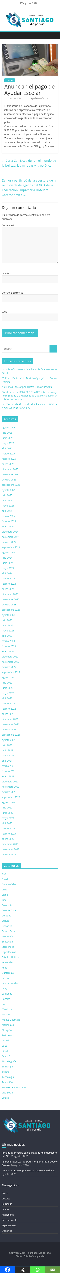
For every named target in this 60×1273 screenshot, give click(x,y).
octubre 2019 (9, 854)
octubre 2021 (9, 729)
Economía (7, 936)
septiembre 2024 (11, 547)
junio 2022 (7, 687)
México (6, 1014)
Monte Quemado (11, 1019)
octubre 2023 (9, 604)
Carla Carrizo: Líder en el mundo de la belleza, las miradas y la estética (29, 163)
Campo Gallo (9, 884)
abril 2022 (7, 698)
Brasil (5, 879)
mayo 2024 (8, 568)
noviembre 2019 (10, 849)
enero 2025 (8, 526)
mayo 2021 (8, 755)
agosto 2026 (9, 427)
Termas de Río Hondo (14, 1087)
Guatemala (8, 972)
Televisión (7, 1082)
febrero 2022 (9, 708)
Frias (4, 967)
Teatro (5, 1071)
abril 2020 (7, 823)
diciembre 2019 (10, 844)
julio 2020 (7, 807)
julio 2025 (7, 495)
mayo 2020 (8, 818)
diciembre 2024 (10, 531)
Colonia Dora (9, 910)
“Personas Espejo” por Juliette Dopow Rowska (27, 386)
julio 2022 (7, 682)
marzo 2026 (8, 453)
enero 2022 (8, 713)
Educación (7, 941)
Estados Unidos (10, 957)
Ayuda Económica (39, 98)
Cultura (6, 920)
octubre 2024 (9, 542)
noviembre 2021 (10, 724)
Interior (6, 978)
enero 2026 (8, 464)
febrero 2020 (9, 833)
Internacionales (10, 983)
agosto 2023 (9, 615)
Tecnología (8, 1077)
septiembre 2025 (11, 484)
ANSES (5, 873)
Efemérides (8, 946)
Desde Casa (8, 931)
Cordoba (6, 915)
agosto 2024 (9, 552)
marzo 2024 (8, 578)
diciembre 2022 (10, 656)
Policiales (7, 1035)
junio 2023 (7, 625)
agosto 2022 (9, 677)
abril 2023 (7, 635)
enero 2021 (8, 776)
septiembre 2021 (11, 734)
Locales (9, 80)
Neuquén (7, 1030)
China (5, 894)
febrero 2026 (9, 458)
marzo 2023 (8, 641)
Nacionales (8, 1024)
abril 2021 (7, 760)
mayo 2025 (8, 505)
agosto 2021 (9, 739)
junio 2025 (7, 500)
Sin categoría (9, 1061)
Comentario (8, 225)
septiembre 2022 (11, 672)
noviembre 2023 (10, 599)
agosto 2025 (9, 490)
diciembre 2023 (10, 594)
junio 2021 (7, 750)
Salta (4, 1045)
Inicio (5, 1193)
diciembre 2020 (10, 781)
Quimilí (5, 1040)
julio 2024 (7, 557)
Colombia (7, 905)
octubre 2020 (9, 792)
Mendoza (7, 1009)
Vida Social (7, 1092)
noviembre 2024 (10, 536)
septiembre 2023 (11, 609)
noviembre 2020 (10, 786)
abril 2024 (7, 573)
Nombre (6, 273)
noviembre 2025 (10, 474)
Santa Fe (6, 1056)
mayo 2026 (8, 443)
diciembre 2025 (10, 469)
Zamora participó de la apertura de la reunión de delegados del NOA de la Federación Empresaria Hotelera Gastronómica (29, 187)
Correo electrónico (12, 292)
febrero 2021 (9, 771)
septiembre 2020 (11, 797)
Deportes (7, 926)
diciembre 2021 (10, 719)
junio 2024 (7, 562)
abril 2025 (7, 510)
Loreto (5, 1004)
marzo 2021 (8, 765)
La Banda (7, 993)
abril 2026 (7, 448)
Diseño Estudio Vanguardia (30, 1256)
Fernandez (7, 962)
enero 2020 (8, 838)
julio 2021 (7, 745)
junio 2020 (7, 812)
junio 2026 (7, 438)
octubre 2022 (9, 667)
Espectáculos (9, 952)
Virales (5, 1097)
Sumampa (7, 1066)
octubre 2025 (9, 479)
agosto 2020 (9, 802)
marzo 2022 (8, 703)
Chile (4, 889)
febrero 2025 (9, 521)
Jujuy (4, 988)
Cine (4, 900)
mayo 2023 (8, 630)
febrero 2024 (9, 583)
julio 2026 (7, 432)
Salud (5, 1050)
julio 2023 (7, 620)
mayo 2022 (8, 693)
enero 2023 (8, 651)
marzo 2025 (8, 516)
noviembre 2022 (10, 661)
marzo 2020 (8, 828)
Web (4, 311)
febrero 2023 (9, 646)
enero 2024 (8, 588)
